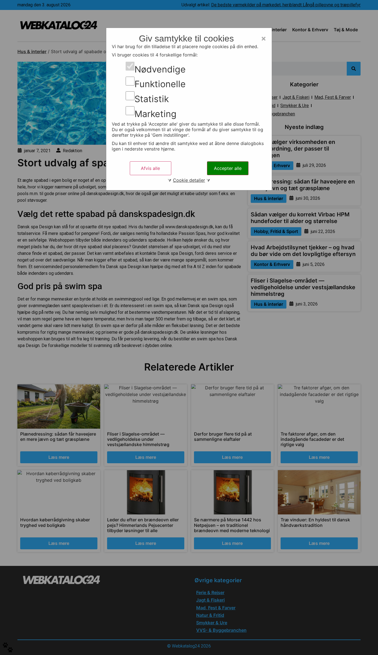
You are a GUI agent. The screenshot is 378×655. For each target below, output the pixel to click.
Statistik (151, 99)
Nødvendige (160, 69)
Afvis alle (150, 168)
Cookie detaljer (189, 180)
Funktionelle (160, 84)
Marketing (155, 114)
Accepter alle (228, 168)
